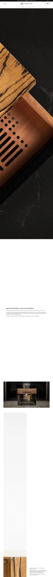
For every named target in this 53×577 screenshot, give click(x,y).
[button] (4, 3)
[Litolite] (26, 4)
